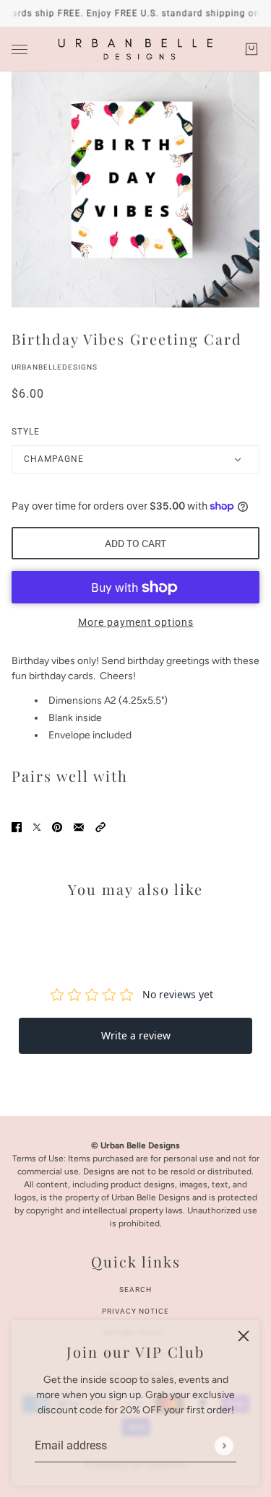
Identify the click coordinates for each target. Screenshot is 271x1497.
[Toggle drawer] (19, 49)
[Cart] (251, 49)
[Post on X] (36, 826)
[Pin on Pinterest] (57, 826)
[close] (243, 1336)
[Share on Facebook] (16, 826)
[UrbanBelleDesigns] (135, 49)
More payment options (136, 622)
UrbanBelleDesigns (55, 367)
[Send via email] (79, 826)
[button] (100, 826)
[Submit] (223, 1445)
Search (135, 1289)
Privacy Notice (135, 1311)
